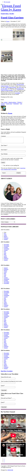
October (6, 247)
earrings (3, 103)
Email (3, 385)
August (6, 250)
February (6, 238)
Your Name (4, 145)
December (6, 244)
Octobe (6, 314)
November (6, 246)
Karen (7, 21)
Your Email (3, 149)
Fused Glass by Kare (10, 87)
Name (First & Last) (6, 377)
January (6, 239)
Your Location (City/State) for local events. (11, 381)
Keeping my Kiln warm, (7, 97)
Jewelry (11, 13)
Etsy (20, 87)
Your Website (4, 154)
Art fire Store (4, 88)
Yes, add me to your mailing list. (11, 165)
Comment (3, 136)
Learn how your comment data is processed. (13, 168)
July (5, 251)
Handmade (16, 103)
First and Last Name (6, 398)
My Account (7, 2)
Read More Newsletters (7, 371)
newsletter (17, 93)
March (5, 236)
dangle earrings (12, 102)
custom (5, 102)
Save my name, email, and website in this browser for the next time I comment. (12, 159)
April (5, 235)
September (6, 248)
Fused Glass (4, 13)
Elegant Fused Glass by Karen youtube (12, 89)
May (5, 233)
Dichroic (19, 102)
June (5, 253)
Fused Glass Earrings (12, 17)
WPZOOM (10, 470)
